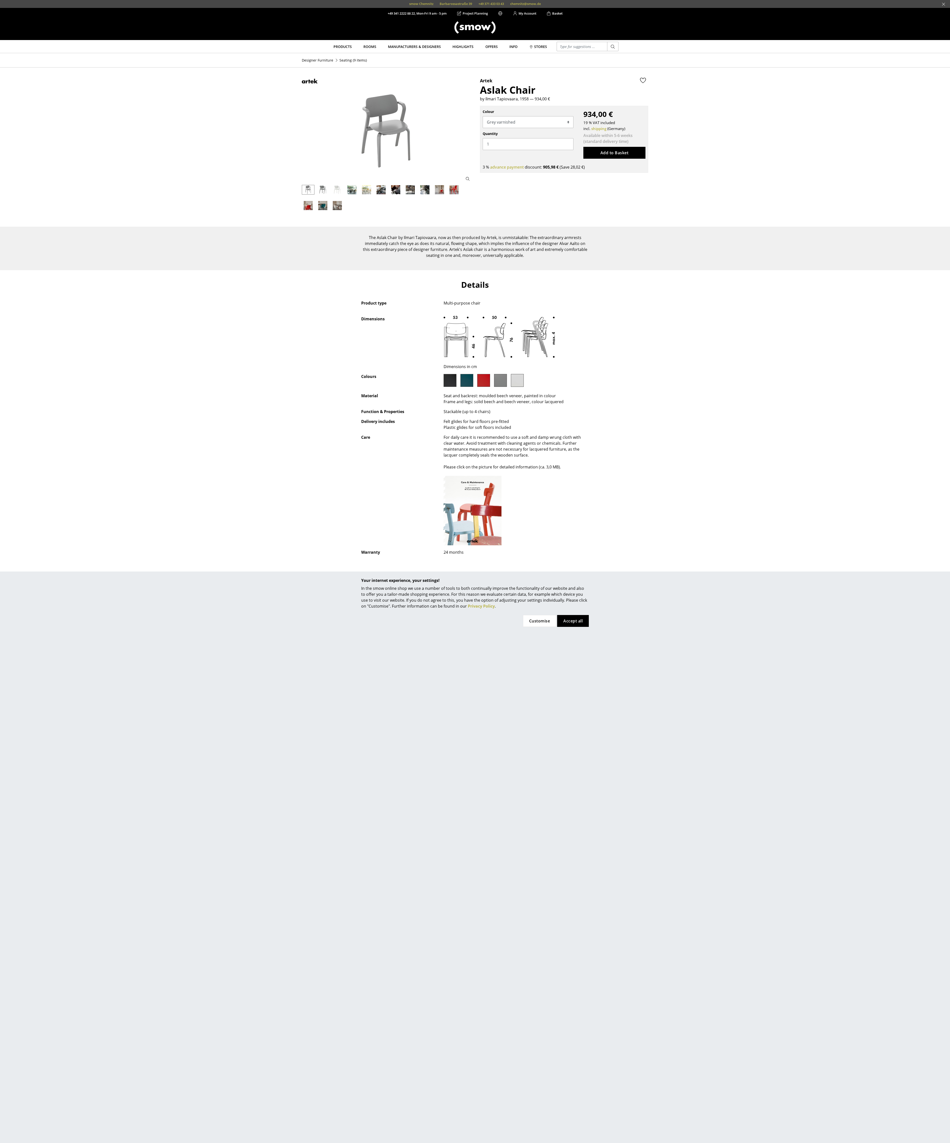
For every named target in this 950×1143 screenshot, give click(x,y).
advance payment (507, 167)
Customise (539, 621)
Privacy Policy (481, 606)
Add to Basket (614, 152)
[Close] (943, 4)
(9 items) (353, 60)
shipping (598, 128)
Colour (488, 111)
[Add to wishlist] (643, 80)
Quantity (490, 133)
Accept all (573, 621)
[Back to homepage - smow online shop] (475, 27)
